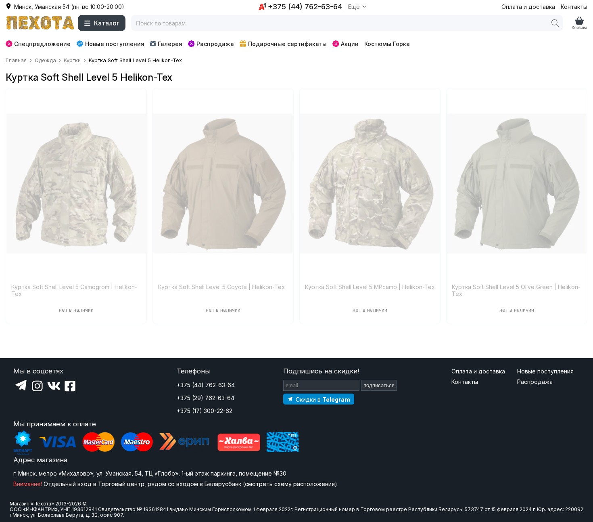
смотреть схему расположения (290, 483)
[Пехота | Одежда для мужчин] (40, 23)
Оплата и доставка (528, 6)
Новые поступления (114, 43)
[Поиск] (555, 23)
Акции (350, 43)
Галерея (170, 43)
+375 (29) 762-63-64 (205, 397)
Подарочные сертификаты (287, 43)
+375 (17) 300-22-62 (204, 410)
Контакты (574, 6)
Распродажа (215, 43)
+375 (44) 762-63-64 (206, 385)
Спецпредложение (42, 43)
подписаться (379, 385)
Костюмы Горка (387, 43)
